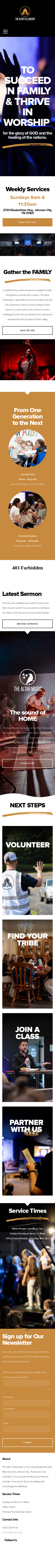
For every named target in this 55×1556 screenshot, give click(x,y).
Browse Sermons (27, 623)
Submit (27, 1442)
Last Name (8, 1408)
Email (5, 1423)
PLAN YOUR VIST (27, 222)
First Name (8, 1397)
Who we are (27, 330)
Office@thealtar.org (12, 1532)
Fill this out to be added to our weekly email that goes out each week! (24, 1374)
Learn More (27, 763)
